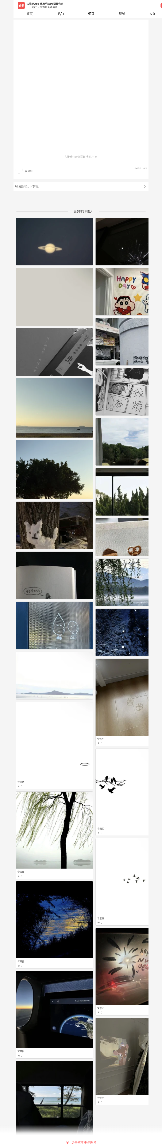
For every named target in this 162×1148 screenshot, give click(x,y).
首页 (29, 14)
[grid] (82, 683)
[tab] (60, 14)
